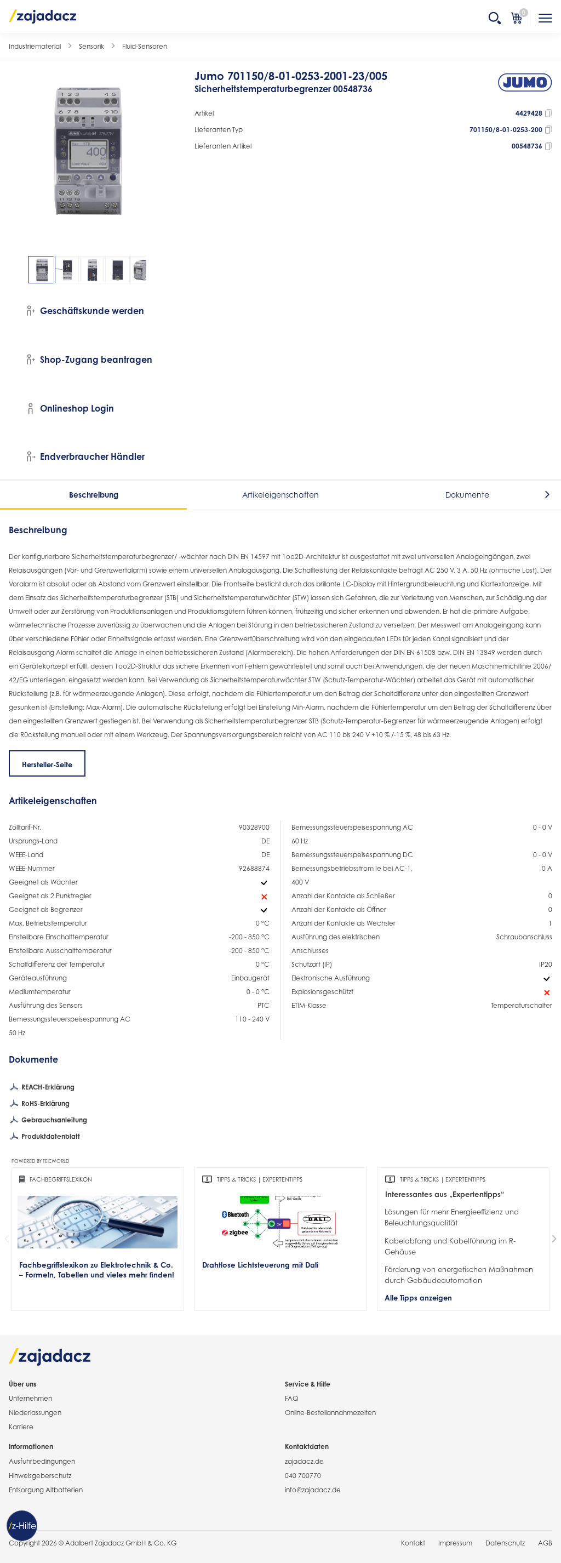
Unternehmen (30, 1398)
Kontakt (413, 1543)
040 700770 (303, 1475)
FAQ (291, 1398)
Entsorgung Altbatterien (46, 1490)
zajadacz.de (304, 1461)
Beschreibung (93, 494)
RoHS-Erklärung (45, 1103)
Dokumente (467, 494)
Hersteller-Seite (47, 764)
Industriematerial (35, 46)
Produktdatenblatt (50, 1136)
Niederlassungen (35, 1412)
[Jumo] (524, 87)
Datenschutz (505, 1543)
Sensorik (91, 46)
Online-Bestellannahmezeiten (330, 1412)
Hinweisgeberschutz (40, 1475)
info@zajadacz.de (313, 1490)
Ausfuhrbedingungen (42, 1461)
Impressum (455, 1543)
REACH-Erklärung (47, 1087)
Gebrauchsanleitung (53, 1120)
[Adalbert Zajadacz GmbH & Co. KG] (43, 16)
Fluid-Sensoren (144, 46)
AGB (545, 1543)
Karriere (21, 1427)
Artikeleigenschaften (280, 494)
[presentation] (16, 269)
